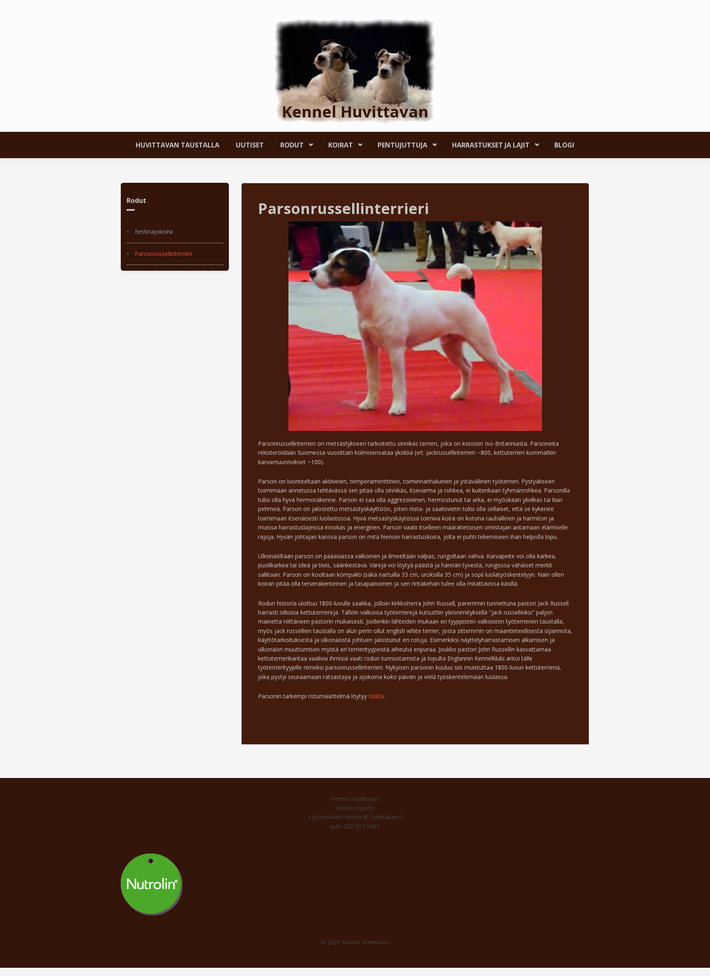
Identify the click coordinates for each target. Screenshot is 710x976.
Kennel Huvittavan (355, 111)
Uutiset (250, 145)
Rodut (288, 144)
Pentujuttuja (398, 144)
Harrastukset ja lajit (487, 144)
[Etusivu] (355, 70)
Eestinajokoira (154, 231)
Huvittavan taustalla (177, 145)
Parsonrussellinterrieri (163, 254)
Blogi (564, 145)
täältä (376, 696)
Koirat (336, 144)
